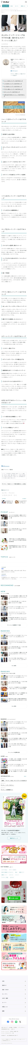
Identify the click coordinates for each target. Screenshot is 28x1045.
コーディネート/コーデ (7, 495)
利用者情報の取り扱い (5, 1029)
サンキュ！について (5, 1031)
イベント (17, 874)
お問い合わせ (4, 1027)
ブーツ (15, 495)
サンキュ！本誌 (5, 877)
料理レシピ (23, 6)
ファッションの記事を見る (14, 752)
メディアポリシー (21, 1027)
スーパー (16, 6)
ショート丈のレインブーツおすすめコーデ (13, 81)
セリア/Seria (4, 869)
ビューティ (5, 6)
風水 (16, 872)
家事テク (4, 985)
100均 (11, 6)
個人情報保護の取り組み (12, 1035)
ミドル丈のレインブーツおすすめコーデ (13, 83)
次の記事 (24, 498)
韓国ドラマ (21, 872)
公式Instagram (15, 70)
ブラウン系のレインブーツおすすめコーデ (13, 89)
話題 (3, 1011)
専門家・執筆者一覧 (14, 1031)
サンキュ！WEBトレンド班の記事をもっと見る (14, 484)
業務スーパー (4, 874)
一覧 (24, 776)
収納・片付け (5, 989)
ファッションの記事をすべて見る (14, 625)
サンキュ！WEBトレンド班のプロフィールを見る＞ (18, 74)
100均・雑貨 (5, 998)
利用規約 (15, 1027)
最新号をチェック (14, 838)
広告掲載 (10, 1027)
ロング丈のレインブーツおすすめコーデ (13, 86)
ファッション (13, 9)
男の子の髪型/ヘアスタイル (7, 872)
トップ (2, 9)
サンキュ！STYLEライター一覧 (7, 1033)
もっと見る (14, 665)
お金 (3, 981)
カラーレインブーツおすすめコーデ (12, 92)
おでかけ (12, 877)
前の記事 (4, 498)
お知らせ (13, 1029)
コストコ (11, 874)
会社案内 (3, 1035)
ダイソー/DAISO (12, 869)
